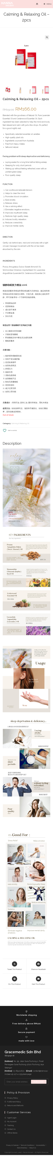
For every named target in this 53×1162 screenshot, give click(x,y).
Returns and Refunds (15, 1105)
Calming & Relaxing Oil (20, 423)
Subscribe (39, 1082)
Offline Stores (12, 1133)
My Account (11, 1121)
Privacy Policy (12, 1098)
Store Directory (22, 1148)
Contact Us (11, 1129)
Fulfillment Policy (14, 1102)
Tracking (10, 1125)
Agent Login (11, 1118)
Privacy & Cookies (12, 1145)
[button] (47, 37)
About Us (32, 1148)
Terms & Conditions (27, 1145)
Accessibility (40, 1145)
